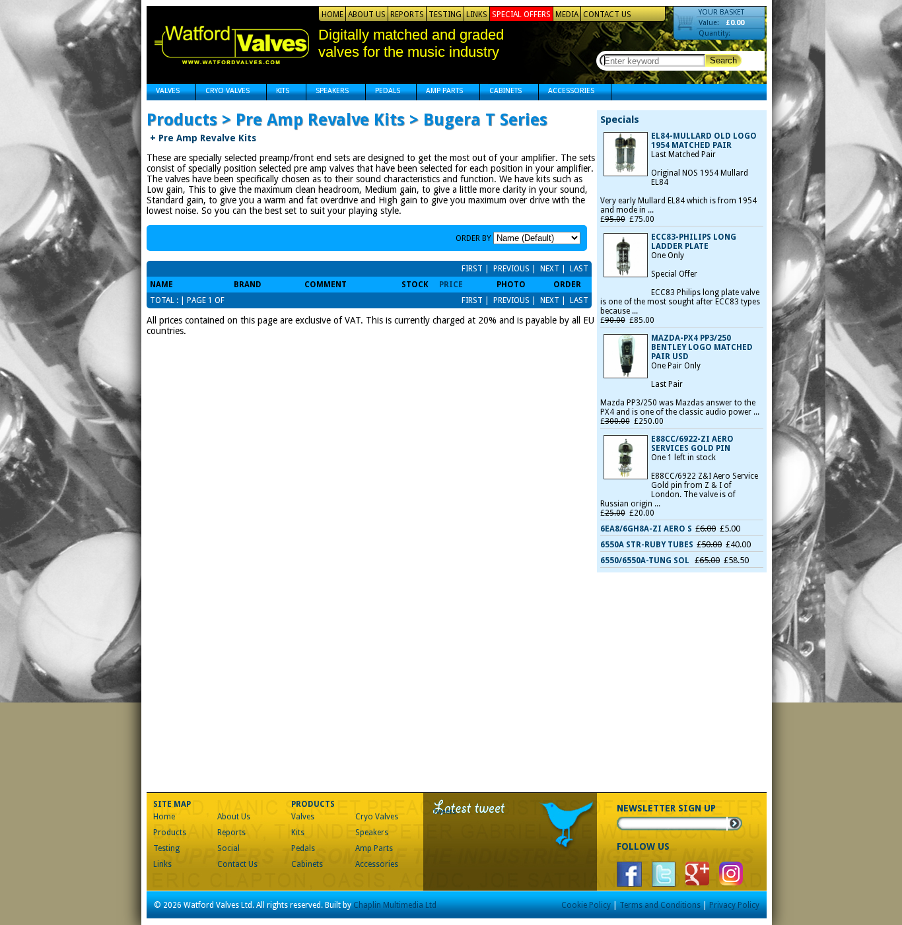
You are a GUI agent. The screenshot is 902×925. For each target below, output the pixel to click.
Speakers (327, 92)
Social (228, 848)
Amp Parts (440, 92)
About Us (367, 14)
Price (451, 284)
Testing (445, 14)
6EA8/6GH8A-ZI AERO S (646, 528)
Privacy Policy (734, 905)
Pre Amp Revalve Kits (203, 138)
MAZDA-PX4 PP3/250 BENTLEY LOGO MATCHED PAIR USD (702, 347)
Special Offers (521, 14)
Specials (619, 119)
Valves (163, 92)
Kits (278, 92)
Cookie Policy (586, 905)
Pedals (383, 92)
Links (476, 14)
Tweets (444, 811)
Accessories (566, 92)
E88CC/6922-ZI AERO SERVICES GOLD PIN (692, 443)
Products (169, 832)
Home (332, 14)
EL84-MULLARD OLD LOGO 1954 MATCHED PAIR (704, 140)
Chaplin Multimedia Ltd (394, 905)
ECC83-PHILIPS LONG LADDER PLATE (693, 241)
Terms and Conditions (660, 905)
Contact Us (607, 14)
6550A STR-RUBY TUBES (646, 544)
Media (566, 14)
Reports (407, 14)
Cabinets (501, 92)
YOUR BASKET (721, 12)
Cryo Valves (223, 92)
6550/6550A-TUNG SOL (645, 560)
